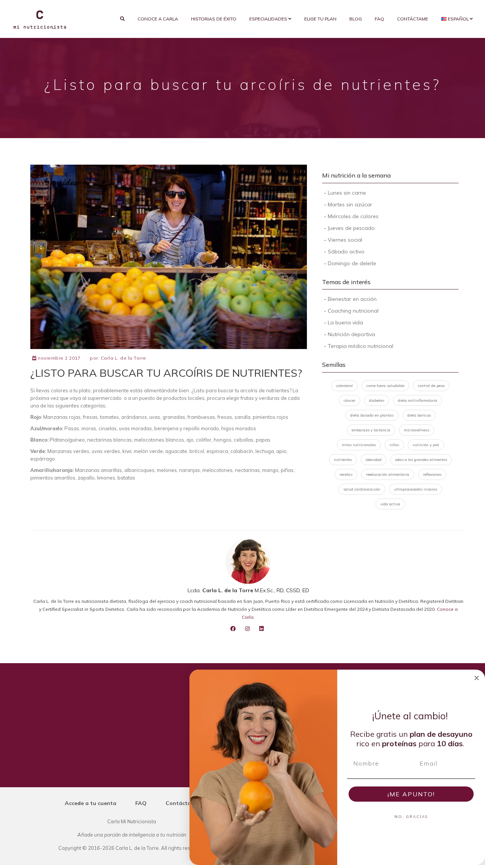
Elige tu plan (320, 19)
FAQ (379, 19)
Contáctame (412, 19)
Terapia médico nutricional (360, 346)
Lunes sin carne (347, 192)
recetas (346, 474)
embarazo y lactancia (371, 430)
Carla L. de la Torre (123, 358)
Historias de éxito (213, 19)
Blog (355, 19)
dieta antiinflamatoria (417, 400)
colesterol (344, 385)
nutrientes (343, 459)
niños (394, 444)
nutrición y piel (426, 444)
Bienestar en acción (352, 299)
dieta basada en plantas (372, 415)
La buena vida (345, 322)
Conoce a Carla (158, 19)
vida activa (390, 504)
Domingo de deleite (352, 263)
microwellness (416, 430)
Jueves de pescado (351, 228)
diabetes (376, 400)
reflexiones (432, 474)
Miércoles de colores (353, 216)
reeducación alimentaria (387, 474)
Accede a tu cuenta (90, 803)
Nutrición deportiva (351, 334)
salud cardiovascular (361, 489)
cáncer (349, 400)
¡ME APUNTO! (411, 794)
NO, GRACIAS (411, 816)
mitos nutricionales (359, 444)
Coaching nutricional (353, 310)
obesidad (374, 459)
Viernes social (345, 239)
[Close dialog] (476, 678)
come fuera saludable (385, 385)
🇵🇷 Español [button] (455, 19)
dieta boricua (419, 415)
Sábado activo (346, 251)
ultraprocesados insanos (415, 489)
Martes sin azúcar (350, 204)
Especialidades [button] (268, 19)
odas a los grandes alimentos (421, 459)
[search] (122, 19)
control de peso (431, 385)
